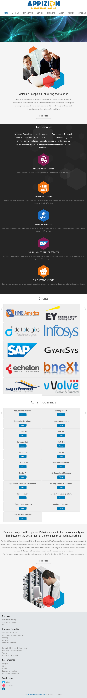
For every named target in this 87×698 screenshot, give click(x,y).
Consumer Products (9, 643)
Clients (71, 12)
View (22, 415)
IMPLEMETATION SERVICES (43, 168)
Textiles (4, 653)
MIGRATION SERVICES (43, 196)
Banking (5, 638)
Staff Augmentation (9, 622)
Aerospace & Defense (9, 633)
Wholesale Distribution (10, 655)
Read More (43, 115)
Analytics (5, 664)
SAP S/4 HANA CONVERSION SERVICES (43, 252)
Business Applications (9, 671)
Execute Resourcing (9, 620)
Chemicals (5, 640)
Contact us (81, 12)
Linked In (9, 689)
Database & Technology (10, 673)
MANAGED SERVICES (43, 224)
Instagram (9, 685)
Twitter (8, 682)
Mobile (4, 669)
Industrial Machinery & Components (14, 648)
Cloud (4, 666)
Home (5, 12)
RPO (3, 625)
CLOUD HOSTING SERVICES (43, 280)
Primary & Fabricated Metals (12, 650)
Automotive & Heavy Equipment (13, 635)
